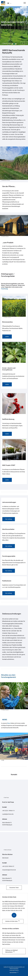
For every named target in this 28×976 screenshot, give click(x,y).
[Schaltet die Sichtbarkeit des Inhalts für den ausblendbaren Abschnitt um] (14, 915)
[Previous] (22, 43)
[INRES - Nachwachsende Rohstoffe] (3, 3)
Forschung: (4, 288)
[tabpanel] (14, 25)
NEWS (4, 719)
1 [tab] (12, 43)
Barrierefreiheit (13, 972)
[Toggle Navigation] (25, 3)
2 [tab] (14, 43)
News (8, 723)
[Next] (26, 43)
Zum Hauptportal (14, 970)
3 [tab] (15, 43)
